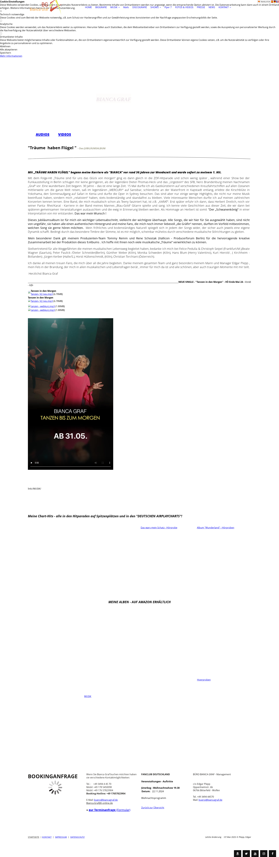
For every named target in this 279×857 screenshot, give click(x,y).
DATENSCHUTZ (77, 837)
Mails (126, 7)
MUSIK (113, 7)
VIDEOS (64, 134)
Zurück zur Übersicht (152, 807)
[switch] (1, 20)
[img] (46, 7)
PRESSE (201, 7)
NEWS (212, 7)
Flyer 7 (168, 7)
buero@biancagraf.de (106, 799)
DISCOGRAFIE (139, 7)
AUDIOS (42, 134)
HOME (88, 7)
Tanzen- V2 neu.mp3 (42, 294)
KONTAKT (224, 7)
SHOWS (154, 7)
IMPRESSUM (61, 837)
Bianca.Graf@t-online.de (99, 803)
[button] (139, 46)
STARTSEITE (33, 837)
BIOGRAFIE (101, 7)
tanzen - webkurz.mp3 (43, 306)
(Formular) (123, 810)
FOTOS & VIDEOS (184, 7)
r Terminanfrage (104, 810)
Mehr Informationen (11, 56)
